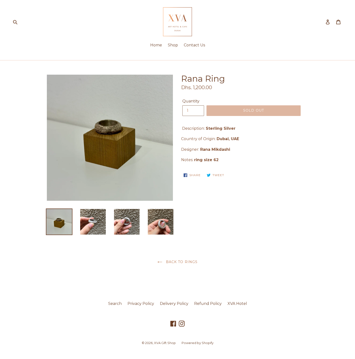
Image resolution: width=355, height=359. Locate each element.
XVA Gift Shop (165, 343)
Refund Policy (208, 303)
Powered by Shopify (197, 343)
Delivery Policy (174, 303)
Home (156, 45)
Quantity (190, 101)
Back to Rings (181, 262)
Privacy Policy (141, 303)
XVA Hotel (237, 303)
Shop (173, 45)
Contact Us (194, 45)
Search (115, 303)
